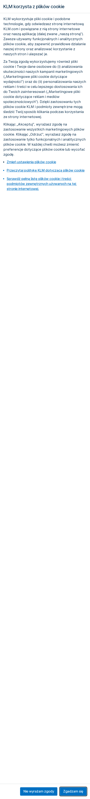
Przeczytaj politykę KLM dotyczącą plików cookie (46, 170)
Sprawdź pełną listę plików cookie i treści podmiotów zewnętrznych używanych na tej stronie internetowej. (42, 184)
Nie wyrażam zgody (38, 791)
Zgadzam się (73, 791)
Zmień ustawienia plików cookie (31, 162)
